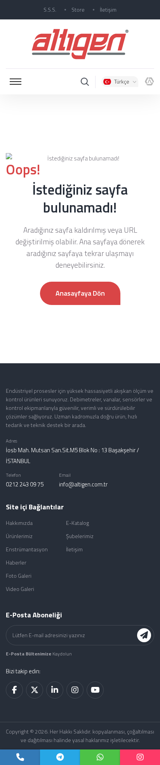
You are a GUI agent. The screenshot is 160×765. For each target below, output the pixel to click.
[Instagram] (140, 757)
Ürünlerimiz (19, 536)
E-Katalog (77, 523)
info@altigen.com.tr (83, 484)
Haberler (16, 562)
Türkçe (121, 81)
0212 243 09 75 (24, 484)
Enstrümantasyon (27, 549)
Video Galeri (20, 589)
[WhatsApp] (100, 757)
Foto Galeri (18, 576)
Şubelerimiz (80, 536)
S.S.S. (49, 9)
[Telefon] (20, 757)
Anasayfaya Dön (80, 293)
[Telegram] (60, 757)
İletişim (108, 9)
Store (78, 9)
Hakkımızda (19, 523)
